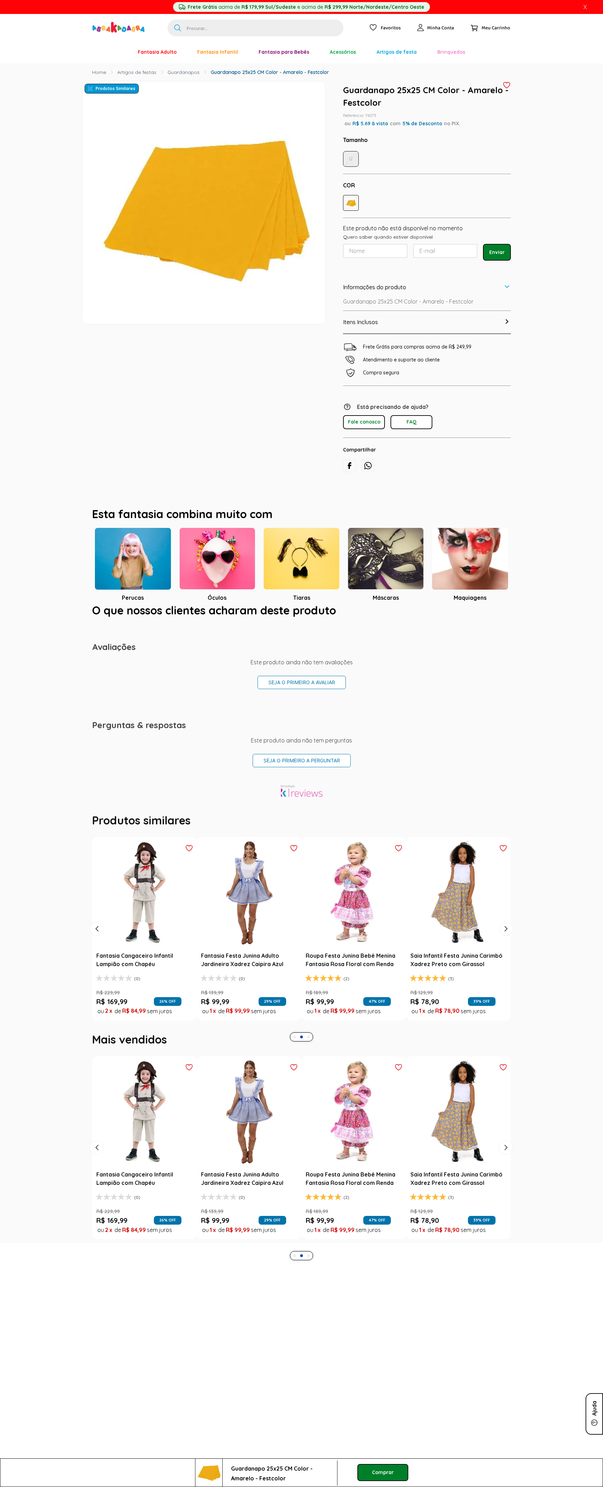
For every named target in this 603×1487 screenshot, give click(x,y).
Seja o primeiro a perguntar (301, 760)
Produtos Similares (115, 88)
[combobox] (255, 28)
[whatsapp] (368, 465)
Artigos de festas (136, 72)
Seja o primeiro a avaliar (301, 682)
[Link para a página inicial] (99, 72)
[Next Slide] (506, 929)
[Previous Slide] (97, 929)
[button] (351, 203)
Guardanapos (184, 72)
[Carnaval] (117, 52)
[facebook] (349, 465)
